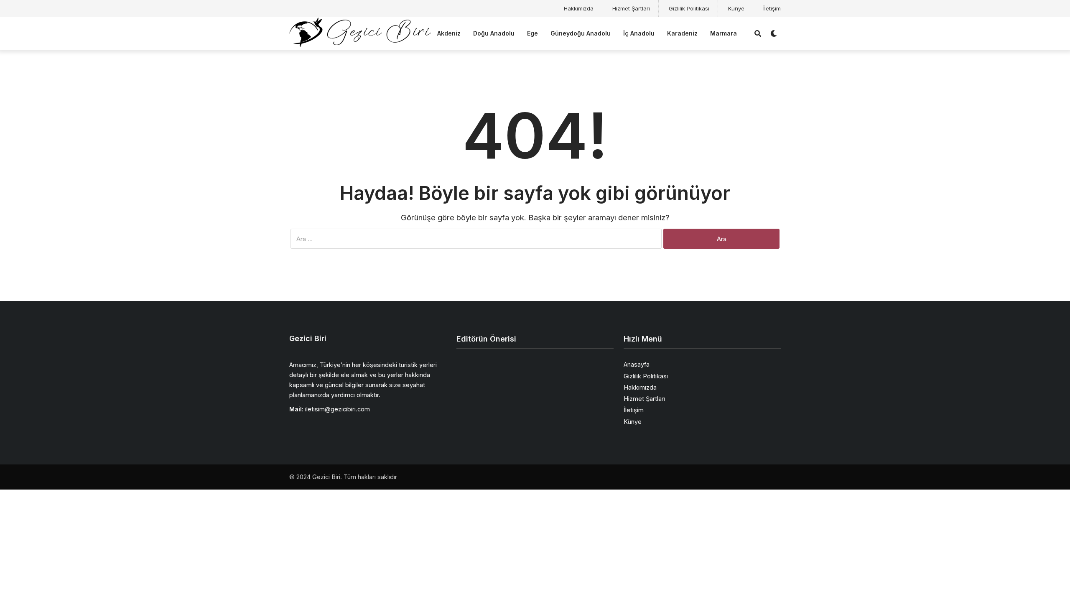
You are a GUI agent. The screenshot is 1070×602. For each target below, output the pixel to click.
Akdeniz (449, 33)
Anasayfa (637, 364)
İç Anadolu (639, 33)
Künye (736, 8)
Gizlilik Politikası (689, 8)
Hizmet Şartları (631, 8)
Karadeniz (682, 33)
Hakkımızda (579, 8)
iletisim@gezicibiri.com (337, 409)
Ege (532, 33)
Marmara (723, 33)
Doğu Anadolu (494, 33)
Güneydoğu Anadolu (580, 33)
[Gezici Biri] (360, 32)
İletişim (772, 8)
